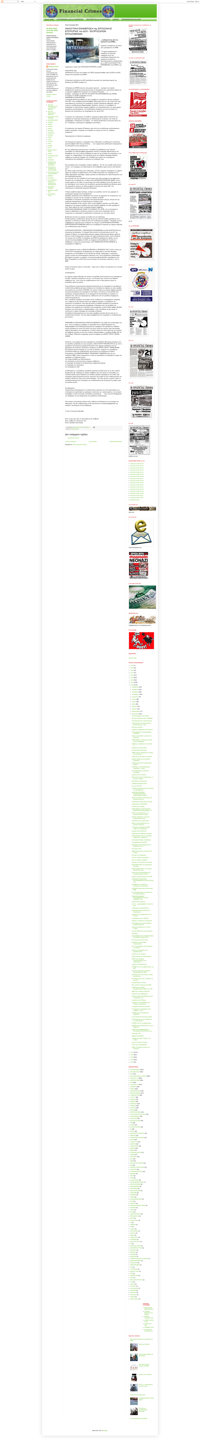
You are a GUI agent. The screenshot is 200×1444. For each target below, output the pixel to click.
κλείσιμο (132, 1296)
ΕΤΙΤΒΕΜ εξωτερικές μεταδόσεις (139, 1258)
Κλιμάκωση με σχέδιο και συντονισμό (142, 801)
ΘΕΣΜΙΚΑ (133, 1173)
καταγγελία (133, 1292)
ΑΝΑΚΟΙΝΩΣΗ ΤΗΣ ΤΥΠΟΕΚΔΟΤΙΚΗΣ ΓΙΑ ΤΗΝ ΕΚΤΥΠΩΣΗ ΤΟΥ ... (142, 936)
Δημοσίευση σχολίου (73, 438)
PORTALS (133, 1106)
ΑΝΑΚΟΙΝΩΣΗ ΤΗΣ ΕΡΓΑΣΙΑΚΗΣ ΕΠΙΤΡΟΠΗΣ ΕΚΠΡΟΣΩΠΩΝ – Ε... (142, 809)
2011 (132, 1052)
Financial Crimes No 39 (137, 491)
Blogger (105, 1430)
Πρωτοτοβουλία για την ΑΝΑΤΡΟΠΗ (53, 172)
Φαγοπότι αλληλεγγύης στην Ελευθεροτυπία (140, 950)
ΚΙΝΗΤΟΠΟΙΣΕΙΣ (135, 1265)
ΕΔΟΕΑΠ (50, 122)
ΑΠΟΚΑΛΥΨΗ (134, 1237)
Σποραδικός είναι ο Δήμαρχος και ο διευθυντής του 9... (141, 845)
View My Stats (133, 658)
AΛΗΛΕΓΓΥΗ (134, 1142)
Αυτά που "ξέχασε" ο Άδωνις (139, 1042)
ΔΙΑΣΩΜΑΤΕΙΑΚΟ (53, 120)
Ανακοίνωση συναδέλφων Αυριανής (142, 833)
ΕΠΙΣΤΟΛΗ (133, 1250)
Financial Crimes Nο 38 (137, 493)
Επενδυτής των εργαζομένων (140, 994)
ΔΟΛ (131, 1159)
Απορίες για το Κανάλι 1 (145, 1374)
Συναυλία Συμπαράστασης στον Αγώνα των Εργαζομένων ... (142, 789)
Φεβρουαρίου (136, 711)
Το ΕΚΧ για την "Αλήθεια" (139, 954)
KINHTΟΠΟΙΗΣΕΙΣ (135, 1184)
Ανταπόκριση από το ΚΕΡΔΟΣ (140, 918)
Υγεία (131, 1282)
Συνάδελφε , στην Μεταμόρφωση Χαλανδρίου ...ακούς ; (141, 767)
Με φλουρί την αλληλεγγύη (139, 781)
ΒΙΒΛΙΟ (132, 1150)
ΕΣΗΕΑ (50, 128)
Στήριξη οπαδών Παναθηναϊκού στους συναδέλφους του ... (142, 996)
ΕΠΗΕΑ (50, 124)
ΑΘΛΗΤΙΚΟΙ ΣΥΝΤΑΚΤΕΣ (137, 1133)
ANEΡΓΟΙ (133, 1203)
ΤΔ (131, 1222)
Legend (132, 1229)
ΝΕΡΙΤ (132, 1218)
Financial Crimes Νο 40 (137, 489)
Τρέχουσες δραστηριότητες (139, 964)
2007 (132, 1062)
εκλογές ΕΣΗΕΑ (134, 1180)
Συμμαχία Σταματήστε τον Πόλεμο (148, 1313)
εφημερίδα (133, 1290)
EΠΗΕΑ (132, 1125)
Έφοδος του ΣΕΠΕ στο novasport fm (142, 920)
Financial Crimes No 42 (137, 485)
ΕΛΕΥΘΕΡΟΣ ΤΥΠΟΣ (136, 1248)
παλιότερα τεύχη (134, 500)
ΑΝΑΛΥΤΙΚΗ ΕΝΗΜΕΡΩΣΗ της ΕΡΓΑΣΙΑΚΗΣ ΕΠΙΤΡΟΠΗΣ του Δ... (142, 1030)
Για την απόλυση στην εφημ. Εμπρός (142, 1017)
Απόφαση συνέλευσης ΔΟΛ (139, 783)
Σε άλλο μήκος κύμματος (139, 901)
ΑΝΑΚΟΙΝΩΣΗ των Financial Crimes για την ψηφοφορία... (142, 740)
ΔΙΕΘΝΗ (132, 1148)
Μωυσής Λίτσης (134, 1271)
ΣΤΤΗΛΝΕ (51, 178)
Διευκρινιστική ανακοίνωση (139, 750)
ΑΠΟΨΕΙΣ (133, 1108)
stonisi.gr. (133, 1233)
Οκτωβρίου (135, 692)
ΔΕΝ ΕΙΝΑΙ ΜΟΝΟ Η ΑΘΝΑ (138, 1205)
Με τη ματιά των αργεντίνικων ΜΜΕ (141, 985)
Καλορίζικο (135, 933)
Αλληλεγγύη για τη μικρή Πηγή (140, 820)
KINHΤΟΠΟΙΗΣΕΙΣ (135, 1190)
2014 (132, 680)
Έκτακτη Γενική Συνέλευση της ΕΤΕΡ (142, 876)
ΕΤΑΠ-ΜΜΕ (133, 1193)
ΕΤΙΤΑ (49, 143)
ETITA (132, 1212)
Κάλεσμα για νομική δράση (139, 748)
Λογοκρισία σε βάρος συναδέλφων (141, 840)
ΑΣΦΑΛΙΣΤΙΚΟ (134, 1146)
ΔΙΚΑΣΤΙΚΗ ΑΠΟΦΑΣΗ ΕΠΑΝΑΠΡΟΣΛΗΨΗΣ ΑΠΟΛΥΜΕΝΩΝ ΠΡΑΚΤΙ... (140, 794)
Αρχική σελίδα (49, 19)
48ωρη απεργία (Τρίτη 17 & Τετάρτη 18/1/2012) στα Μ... (142, 869)
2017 (132, 673)
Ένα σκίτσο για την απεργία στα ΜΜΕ (144, 1365)
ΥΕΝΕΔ (132, 1154)
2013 (132, 682)
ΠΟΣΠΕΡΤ (51, 160)
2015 (132, 677)
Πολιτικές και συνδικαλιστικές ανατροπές (143, 1410)
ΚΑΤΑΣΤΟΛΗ (133, 1263)
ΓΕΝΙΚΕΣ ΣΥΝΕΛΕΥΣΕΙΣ (137, 1167)
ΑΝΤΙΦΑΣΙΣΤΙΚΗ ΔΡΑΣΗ (137, 1182)
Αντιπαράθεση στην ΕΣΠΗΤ (139, 842)
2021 (132, 665)
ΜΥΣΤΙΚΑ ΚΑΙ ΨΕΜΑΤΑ (136, 1163)
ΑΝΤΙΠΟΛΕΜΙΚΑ (135, 1116)
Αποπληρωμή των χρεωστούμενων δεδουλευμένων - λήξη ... (141, 724)
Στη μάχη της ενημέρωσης (139, 855)
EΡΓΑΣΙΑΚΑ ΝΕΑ (135, 1072)
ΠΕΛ (131, 1273)
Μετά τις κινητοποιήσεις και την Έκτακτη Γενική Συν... (140, 824)
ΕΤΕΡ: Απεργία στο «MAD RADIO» (141, 956)
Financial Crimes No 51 (137, 472)
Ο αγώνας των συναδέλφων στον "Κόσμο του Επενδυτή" (141, 1003)
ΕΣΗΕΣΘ (50, 135)
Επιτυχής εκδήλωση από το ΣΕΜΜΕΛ (142, 718)
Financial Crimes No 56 (137, 463)
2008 (132, 1059)
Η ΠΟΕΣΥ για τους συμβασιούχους (141, 1023)
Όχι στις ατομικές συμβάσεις (139, 860)
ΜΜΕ (131, 1161)
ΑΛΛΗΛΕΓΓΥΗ (134, 1084)
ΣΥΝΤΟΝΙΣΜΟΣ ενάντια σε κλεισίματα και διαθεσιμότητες (52, 182)
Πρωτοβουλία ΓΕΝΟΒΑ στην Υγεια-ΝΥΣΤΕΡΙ (52, 168)
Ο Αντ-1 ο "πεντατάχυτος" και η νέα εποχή (146, 1385)
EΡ (131, 1226)
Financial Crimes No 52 (137, 470)
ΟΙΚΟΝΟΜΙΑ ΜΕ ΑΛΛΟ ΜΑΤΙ (131, 19)
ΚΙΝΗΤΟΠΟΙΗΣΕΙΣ (135, 1093)
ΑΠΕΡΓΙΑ (133, 1135)
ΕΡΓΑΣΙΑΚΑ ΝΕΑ (74, 429)
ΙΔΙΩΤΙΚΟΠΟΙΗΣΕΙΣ (135, 1260)
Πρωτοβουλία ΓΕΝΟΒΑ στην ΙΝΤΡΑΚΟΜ (52, 163)
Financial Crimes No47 (136, 478)
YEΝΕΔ (132, 1197)
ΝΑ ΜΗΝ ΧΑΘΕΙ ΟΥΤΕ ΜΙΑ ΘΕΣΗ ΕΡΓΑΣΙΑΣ (52, 30)
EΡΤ (131, 1074)
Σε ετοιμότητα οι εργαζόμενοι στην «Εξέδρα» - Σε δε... (141, 1009)
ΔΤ (131, 1129)
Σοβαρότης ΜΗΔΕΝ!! (138, 1036)
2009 (132, 1057)
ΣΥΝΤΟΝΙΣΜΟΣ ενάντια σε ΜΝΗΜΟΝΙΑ (70, 19)
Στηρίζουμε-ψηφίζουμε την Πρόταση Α (142, 729)
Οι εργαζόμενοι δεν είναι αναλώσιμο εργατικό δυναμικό (141, 924)
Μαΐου (134, 704)
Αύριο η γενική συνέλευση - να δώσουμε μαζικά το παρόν (140, 813)
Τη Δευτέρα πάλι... (137, 1033)
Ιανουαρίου (135, 714)
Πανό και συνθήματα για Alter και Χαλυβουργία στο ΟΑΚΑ (141, 971)
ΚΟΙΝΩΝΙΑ (133, 1195)
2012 (132, 685)
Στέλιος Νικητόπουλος (136, 1280)
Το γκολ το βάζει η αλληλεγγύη (140, 857)
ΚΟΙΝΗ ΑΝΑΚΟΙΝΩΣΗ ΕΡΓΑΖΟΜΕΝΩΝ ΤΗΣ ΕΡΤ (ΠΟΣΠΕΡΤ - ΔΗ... (140, 898)
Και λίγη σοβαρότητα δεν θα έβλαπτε (142, 931)
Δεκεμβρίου (135, 687)
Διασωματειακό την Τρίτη (139, 982)
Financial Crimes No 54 (137, 468)
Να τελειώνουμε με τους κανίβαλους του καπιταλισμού (142, 1020)
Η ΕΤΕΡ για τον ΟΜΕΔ (138, 806)
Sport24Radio (134, 1231)
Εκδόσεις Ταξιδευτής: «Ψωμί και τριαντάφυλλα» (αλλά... (141, 817)
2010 (132, 1055)
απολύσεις (133, 1286)
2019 (132, 670)
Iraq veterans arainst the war (148, 1330)
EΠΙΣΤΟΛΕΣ (133, 1118)
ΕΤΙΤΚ (49, 148)
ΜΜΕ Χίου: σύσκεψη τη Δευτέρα (141, 991)
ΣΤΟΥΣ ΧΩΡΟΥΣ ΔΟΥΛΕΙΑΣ (138, 1114)
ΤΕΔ (131, 1122)
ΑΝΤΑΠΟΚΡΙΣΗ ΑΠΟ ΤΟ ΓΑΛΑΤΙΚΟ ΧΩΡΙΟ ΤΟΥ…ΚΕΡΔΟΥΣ (142, 836)
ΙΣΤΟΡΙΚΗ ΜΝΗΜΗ (135, 1112)
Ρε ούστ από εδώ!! (137, 786)
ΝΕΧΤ (132, 1176)
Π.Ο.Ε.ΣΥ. (133, 1097)
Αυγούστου (135, 697)
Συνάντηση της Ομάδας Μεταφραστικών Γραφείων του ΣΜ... (142, 988)
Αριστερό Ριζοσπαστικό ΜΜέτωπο (51, 113)
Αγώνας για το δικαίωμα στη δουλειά (142, 862)
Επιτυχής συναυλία (137, 727)
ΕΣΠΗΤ (50, 137)
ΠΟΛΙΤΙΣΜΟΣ (134, 1188)
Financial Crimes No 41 (137, 487)
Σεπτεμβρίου (135, 694)
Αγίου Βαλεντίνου (135, 1241)
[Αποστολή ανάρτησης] (93, 427)
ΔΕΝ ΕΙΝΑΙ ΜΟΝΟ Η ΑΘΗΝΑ (138, 1076)
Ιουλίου (134, 699)
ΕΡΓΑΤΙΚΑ (133, 1252)
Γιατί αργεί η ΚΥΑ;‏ (137, 848)
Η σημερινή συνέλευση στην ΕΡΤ (141, 1006)
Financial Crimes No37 (136, 495)
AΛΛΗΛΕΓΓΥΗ (134, 1078)
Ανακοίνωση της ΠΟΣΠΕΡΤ (139, 804)
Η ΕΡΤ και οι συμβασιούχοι (139, 1044)
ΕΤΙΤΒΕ (50, 145)
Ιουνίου (134, 701)
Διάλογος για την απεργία (139, 774)
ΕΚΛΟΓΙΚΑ (133, 1169)
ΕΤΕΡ (49, 139)
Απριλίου (134, 706)
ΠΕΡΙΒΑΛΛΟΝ (134, 1275)
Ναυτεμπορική (134, 1220)
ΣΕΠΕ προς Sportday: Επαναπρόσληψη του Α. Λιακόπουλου (139, 960)
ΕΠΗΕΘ (50, 126)
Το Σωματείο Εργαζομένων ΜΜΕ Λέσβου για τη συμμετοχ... (141, 827)
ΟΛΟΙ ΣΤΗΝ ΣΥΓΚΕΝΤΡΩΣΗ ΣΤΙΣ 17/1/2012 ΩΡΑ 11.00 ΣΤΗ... (141, 873)
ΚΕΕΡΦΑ (116, 19)
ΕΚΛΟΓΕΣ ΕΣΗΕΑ (135, 1120)
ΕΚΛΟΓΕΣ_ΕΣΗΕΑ (135, 1246)
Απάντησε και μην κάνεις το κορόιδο (142, 756)
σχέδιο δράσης (134, 1299)
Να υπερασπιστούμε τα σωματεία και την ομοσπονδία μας (142, 893)
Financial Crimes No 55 (137, 466)
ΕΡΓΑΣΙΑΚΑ (133, 1156)
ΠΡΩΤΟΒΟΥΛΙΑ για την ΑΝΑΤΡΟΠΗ (98, 19)
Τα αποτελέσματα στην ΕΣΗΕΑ (140, 716)
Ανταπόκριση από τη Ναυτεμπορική (142, 721)
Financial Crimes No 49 (137, 474)
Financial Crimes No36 (136, 497)
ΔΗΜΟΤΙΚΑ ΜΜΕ (135, 1080)
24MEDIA (133, 1224)
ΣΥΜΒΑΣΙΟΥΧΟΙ (134, 1095)
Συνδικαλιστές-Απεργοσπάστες (140, 908)
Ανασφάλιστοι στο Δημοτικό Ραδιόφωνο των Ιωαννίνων (140, 885)
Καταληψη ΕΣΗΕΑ (53, 155)
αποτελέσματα (134, 1288)
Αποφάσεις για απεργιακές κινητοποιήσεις (139, 943)
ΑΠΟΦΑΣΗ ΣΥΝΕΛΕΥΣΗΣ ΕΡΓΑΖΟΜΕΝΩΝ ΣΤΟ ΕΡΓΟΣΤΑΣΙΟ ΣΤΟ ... (142, 880)
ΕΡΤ (131, 1082)
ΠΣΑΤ (131, 1277)
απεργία (132, 1284)
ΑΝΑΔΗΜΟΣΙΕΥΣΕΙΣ (136, 1199)
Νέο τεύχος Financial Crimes (140, 940)
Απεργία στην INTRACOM (139, 831)
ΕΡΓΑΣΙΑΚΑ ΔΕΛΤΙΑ (135, 1152)
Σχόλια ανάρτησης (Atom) (79, 444)
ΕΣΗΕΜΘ (50, 131)
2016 (132, 675)
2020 (132, 668)
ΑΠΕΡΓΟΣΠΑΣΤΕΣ (135, 1214)
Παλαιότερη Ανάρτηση (115, 441)
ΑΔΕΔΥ (132, 1235)
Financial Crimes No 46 (137, 480)
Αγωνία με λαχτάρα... (144, 1344)
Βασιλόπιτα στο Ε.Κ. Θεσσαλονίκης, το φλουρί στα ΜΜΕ (142, 777)
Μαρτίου (134, 709)
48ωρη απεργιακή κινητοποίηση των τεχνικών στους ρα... (142, 798)
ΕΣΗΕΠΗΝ (51, 133)
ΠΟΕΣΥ (50, 157)
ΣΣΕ (131, 1165)
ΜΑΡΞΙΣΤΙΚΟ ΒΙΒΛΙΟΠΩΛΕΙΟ (148, 1308)
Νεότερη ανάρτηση (71, 441)
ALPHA (132, 1209)
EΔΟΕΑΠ (132, 1101)
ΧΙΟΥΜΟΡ (133, 1207)
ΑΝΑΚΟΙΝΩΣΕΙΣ (134, 1186)
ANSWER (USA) (149, 1327)
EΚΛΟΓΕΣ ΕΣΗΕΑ (135, 1127)
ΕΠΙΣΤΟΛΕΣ (133, 1103)
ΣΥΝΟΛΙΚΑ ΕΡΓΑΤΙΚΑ (136, 1171)
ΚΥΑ (131, 1267)
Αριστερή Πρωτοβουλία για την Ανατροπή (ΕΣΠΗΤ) (53, 107)
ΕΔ (131, 1243)
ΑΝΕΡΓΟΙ (133, 1144)
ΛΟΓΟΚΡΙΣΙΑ (134, 1269)
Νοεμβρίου (135, 689)
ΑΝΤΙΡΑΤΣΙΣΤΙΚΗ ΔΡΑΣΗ (137, 1137)
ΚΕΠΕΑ (50, 153)
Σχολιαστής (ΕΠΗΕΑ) (51, 187)
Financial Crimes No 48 (137, 476)
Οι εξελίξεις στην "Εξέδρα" (139, 1000)
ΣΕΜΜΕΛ (50, 176)
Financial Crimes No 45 (137, 482)
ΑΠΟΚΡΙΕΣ (133, 1239)
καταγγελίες (133, 1294)
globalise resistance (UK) (148, 1317)
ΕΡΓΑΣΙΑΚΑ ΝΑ (134, 1216)
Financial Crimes (53, 66)
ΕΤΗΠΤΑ (50, 141)
